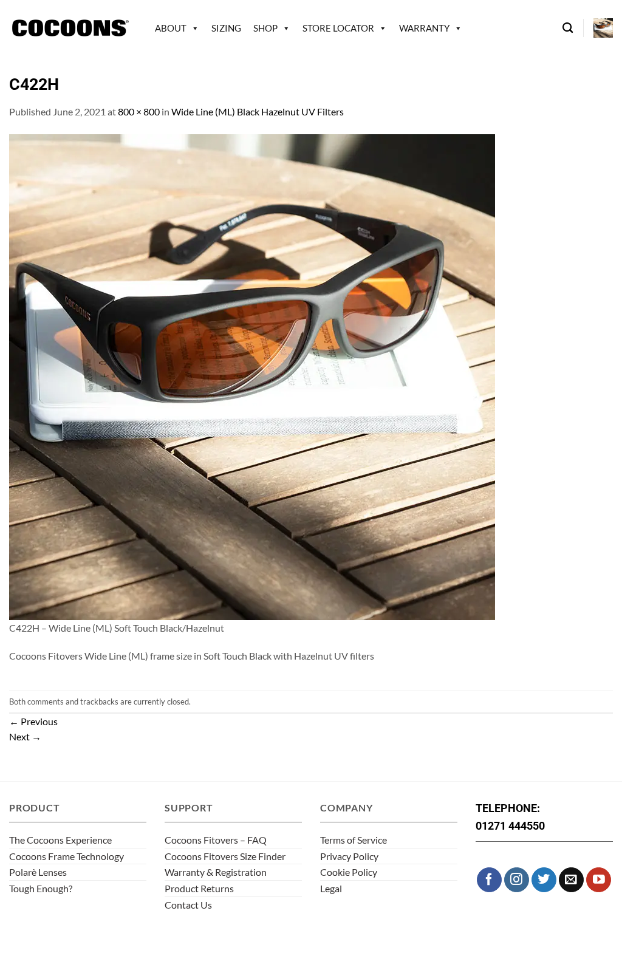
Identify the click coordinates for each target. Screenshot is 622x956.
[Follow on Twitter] (543, 879)
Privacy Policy (349, 856)
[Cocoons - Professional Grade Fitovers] (70, 28)
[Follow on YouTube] (598, 879)
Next (25, 736)
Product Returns (199, 888)
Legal (331, 888)
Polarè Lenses (38, 872)
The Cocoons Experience (60, 839)
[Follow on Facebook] (489, 879)
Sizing (226, 27)
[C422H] (252, 375)
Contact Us (188, 904)
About (170, 27)
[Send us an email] (571, 879)
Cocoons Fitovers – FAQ (216, 839)
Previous (33, 721)
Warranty (424, 27)
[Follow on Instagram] (516, 879)
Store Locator (338, 27)
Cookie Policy (348, 872)
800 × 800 (139, 111)
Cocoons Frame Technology (66, 856)
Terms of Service (353, 839)
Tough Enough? (40, 888)
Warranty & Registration (216, 872)
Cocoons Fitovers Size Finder (225, 856)
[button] (603, 28)
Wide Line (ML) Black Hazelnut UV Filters (257, 111)
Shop (265, 27)
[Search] (567, 28)
